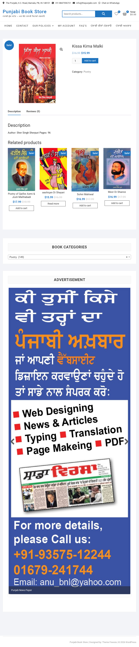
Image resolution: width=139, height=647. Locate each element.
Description (14, 111)
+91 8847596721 (63, 3)
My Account (66, 25)
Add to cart (90, 60)
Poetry (87, 71)
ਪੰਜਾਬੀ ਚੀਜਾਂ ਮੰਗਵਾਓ (101, 25)
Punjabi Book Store (25, 11)
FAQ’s (83, 25)
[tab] (14, 111)
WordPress (131, 642)
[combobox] (69, 257)
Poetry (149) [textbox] (68, 257)
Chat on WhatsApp (110, 3)
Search (103, 13)
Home (8, 25)
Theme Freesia (109, 642)
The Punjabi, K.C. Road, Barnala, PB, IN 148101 (27, 3)
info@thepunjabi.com (86, 3)
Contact (22, 25)
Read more (53, 203)
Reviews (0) (33, 111)
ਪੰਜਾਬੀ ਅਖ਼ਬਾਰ (123, 25)
